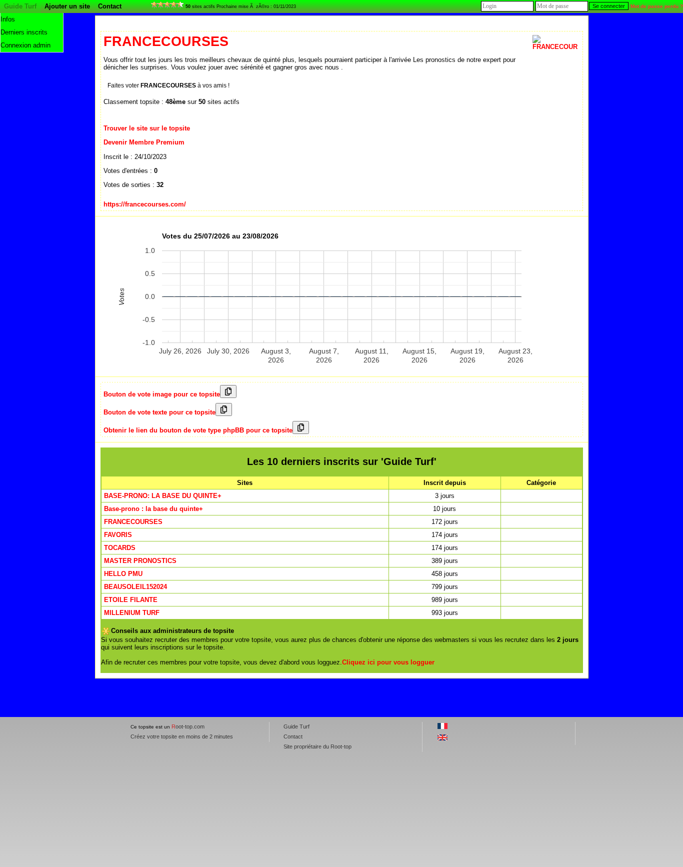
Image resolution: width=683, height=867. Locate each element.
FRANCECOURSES (133, 522)
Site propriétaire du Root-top (318, 747)
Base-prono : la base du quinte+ (153, 508)
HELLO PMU (123, 574)
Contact (110, 6)
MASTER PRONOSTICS (140, 560)
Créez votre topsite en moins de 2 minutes (181, 737)
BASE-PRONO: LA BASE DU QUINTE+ (163, 496)
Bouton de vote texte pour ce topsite (160, 412)
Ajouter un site (67, 6)
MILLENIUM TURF (132, 612)
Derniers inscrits (24, 32)
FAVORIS (118, 534)
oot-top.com (188, 727)
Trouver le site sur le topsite (147, 128)
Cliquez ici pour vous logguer (388, 662)
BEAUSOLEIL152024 (135, 586)
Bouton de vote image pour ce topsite (162, 394)
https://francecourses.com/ (145, 204)
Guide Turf (20, 6)
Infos (7, 19)
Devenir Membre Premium (144, 142)
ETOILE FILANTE (131, 600)
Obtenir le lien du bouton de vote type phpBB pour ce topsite (198, 430)
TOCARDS (120, 548)
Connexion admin (25, 45)
